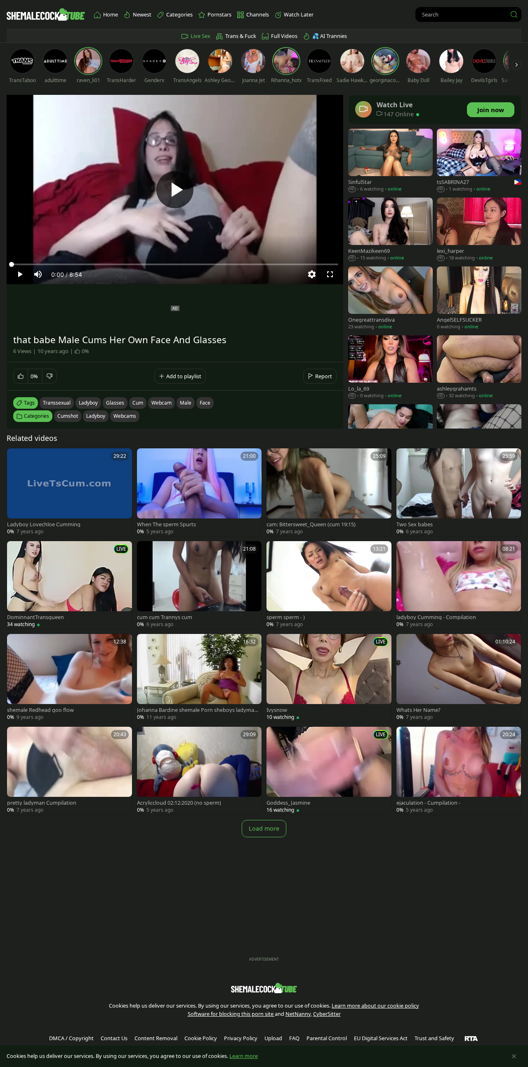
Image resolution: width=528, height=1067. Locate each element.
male (185, 402)
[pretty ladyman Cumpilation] (69, 771)
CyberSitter (327, 1014)
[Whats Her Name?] (458, 678)
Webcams (124, 415)
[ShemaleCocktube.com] (46, 14)
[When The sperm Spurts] (199, 492)
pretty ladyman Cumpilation (41, 803)
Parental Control (326, 1038)
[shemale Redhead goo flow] (69, 678)
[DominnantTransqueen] (69, 585)
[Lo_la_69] (390, 367)
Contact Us (114, 1038)
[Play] (174, 189)
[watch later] (17, 458)
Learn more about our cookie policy (375, 1005)
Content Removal (155, 1038)
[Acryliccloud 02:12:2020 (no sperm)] (199, 771)
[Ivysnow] (328, 678)
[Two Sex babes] (458, 492)
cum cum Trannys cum (164, 617)
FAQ (294, 1038)
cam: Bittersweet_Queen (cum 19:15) (311, 524)
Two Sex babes (414, 524)
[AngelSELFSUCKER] (479, 298)
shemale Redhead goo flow (40, 710)
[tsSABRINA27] (479, 161)
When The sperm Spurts (166, 524)
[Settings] (312, 274)
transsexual (57, 402)
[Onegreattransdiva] (390, 298)
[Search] (514, 14)
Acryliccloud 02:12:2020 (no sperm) (179, 803)
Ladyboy (95, 415)
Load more (264, 828)
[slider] (175, 264)
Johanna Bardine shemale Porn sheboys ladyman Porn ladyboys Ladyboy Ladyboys (197, 710)
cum (137, 402)
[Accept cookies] (514, 1056)
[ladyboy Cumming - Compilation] (458, 585)
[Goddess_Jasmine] (328, 771)
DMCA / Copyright (71, 1038)
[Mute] (38, 274)
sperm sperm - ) (285, 617)
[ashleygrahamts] (479, 367)
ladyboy (88, 402)
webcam (161, 402)
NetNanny (298, 1014)
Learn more (243, 1056)
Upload (273, 1038)
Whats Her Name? (418, 710)
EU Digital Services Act (381, 1038)
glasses (115, 402)
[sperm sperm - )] (328, 585)
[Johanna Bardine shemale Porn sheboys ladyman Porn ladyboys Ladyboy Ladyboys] (199, 678)
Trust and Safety (434, 1038)
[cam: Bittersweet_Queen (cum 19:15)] (328, 492)
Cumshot (67, 415)
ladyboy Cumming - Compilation (436, 617)
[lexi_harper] (479, 230)
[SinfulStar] (390, 161)
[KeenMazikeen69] (390, 230)
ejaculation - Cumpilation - (428, 803)
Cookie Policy (200, 1038)
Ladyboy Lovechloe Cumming (43, 524)
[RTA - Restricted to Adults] (471, 1038)
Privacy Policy (240, 1038)
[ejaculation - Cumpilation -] (458, 771)
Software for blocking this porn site (231, 1014)
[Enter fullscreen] (330, 274)
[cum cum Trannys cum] (199, 585)
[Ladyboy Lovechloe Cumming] (69, 492)
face (205, 402)
